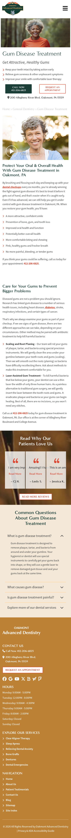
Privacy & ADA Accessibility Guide (36, 831)
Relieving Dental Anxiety (19, 749)
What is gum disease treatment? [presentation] (29, 536)
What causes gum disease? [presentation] (25, 587)
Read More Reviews (35, 496)
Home (6, 109)
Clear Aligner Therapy (18, 738)
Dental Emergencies (17, 764)
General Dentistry (24, 109)
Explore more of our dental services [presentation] (31, 608)
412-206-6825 (31, 263)
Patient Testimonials (17, 789)
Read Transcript (30, 153)
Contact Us (12, 794)
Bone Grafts (12, 754)
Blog (8, 800)
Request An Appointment (52, 89)
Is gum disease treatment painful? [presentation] (30, 597)
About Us (11, 784)
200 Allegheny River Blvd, (36, 97)
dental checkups (11, 187)
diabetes (50, 307)
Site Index (11, 810)
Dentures (11, 759)
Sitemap (10, 805)
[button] (4, 679)
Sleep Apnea (13, 743)
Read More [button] (15, 473)
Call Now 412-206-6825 (18, 89)
